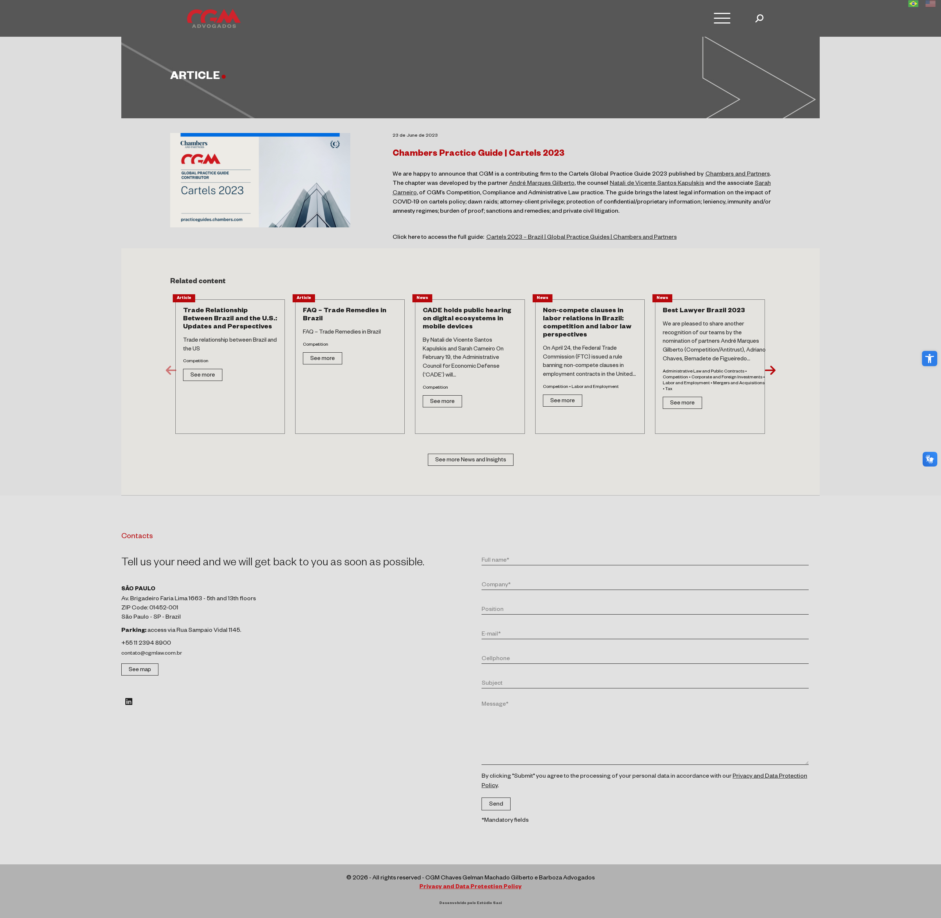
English (930, 3)
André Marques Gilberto (542, 184)
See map (140, 670)
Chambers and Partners (737, 175)
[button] (929, 358)
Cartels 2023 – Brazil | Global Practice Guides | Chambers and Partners (581, 238)
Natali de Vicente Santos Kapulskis (657, 184)
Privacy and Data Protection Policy (470, 887)
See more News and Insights (470, 460)
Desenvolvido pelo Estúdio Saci (470, 903)
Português (913, 3)
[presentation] (171, 370)
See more (202, 375)
